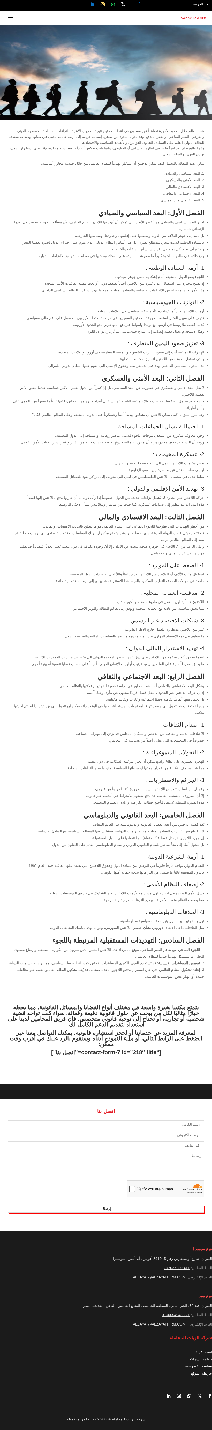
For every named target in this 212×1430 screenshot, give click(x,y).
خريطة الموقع (201, 1373)
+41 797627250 (177, 1268)
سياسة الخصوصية (198, 1366)
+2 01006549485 (176, 1315)
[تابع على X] (123, 4)
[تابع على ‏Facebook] (139, 4)
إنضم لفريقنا (203, 1352)
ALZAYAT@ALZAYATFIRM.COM (159, 1277)
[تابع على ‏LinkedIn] (92, 4)
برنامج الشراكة (200, 1359)
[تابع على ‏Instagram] (103, 4)
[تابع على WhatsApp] (113, 4)
